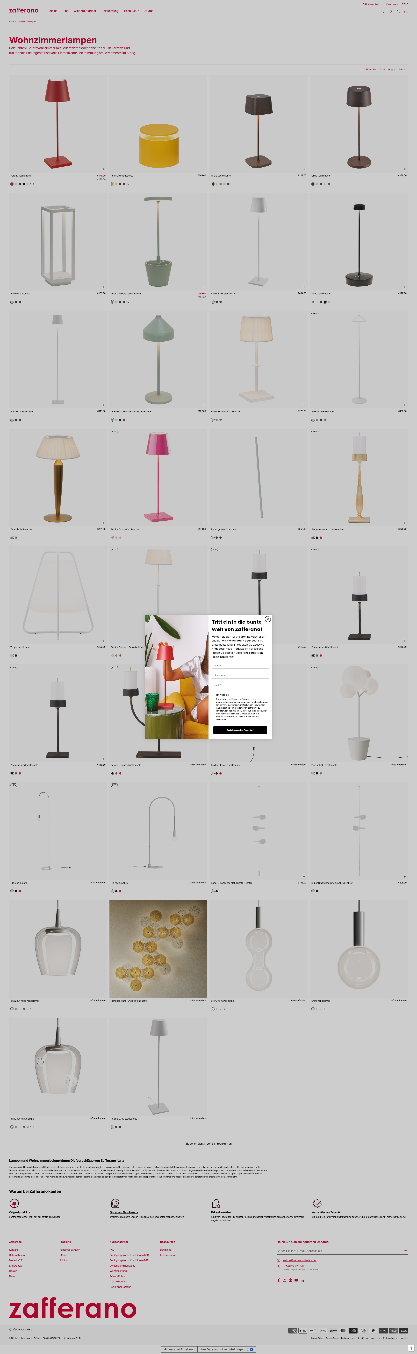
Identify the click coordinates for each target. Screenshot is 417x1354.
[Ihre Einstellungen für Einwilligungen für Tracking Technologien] (411, 1348)
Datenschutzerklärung (227, 699)
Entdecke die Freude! (240, 730)
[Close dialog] (268, 619)
